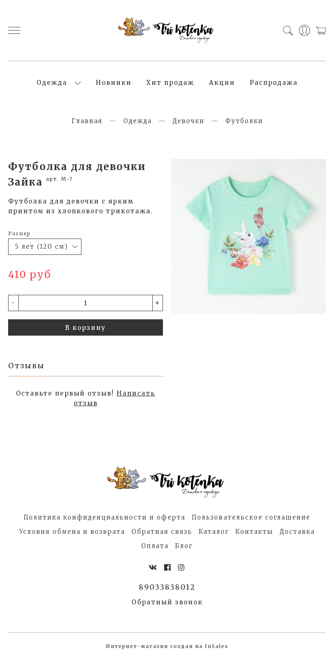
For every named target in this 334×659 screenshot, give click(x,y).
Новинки (114, 82)
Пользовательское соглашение (251, 517)
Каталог (214, 531)
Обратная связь (162, 531)
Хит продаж (170, 82)
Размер (19, 233)
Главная (87, 121)
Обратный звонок (167, 602)
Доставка (297, 531)
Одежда (52, 82)
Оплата (155, 546)
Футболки (244, 121)
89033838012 (167, 587)
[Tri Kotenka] (167, 30)
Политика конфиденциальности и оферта (104, 517)
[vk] (153, 567)
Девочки (188, 121)
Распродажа (274, 82)
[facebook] (167, 567)
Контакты (254, 531)
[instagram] (181, 567)
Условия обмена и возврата (72, 531)
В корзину (85, 328)
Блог (184, 546)
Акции (222, 82)
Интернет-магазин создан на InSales (167, 646)
